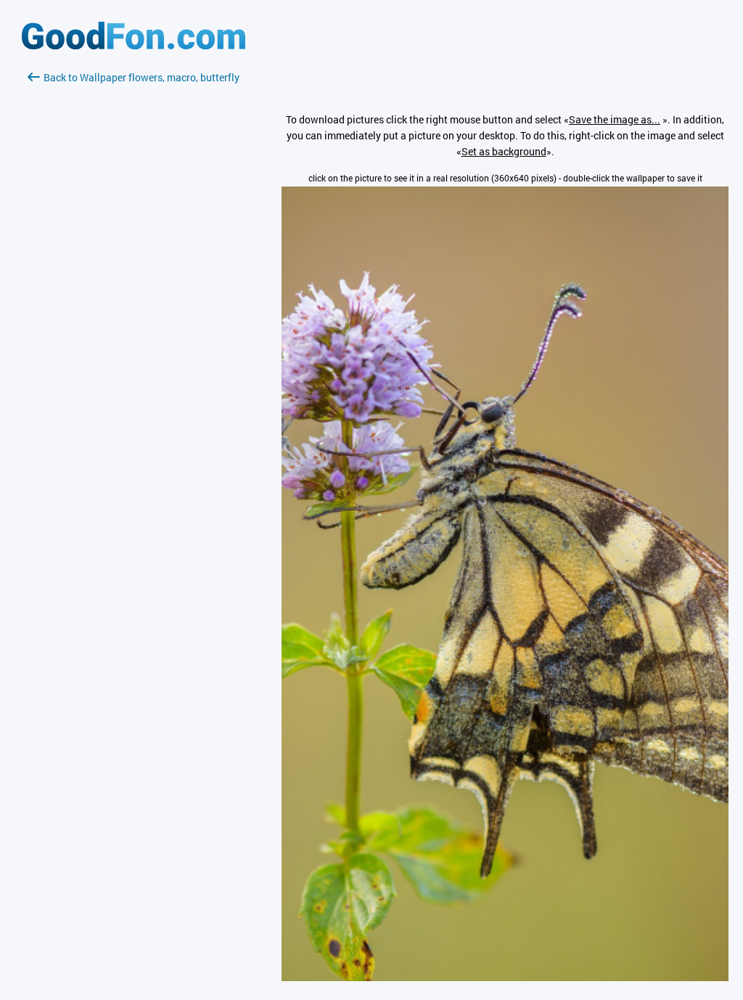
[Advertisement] (133, 257)
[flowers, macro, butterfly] (505, 977)
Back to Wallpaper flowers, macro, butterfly (141, 77)
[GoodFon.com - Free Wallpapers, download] (133, 45)
